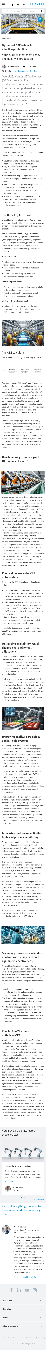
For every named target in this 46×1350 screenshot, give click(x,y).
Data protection (12, 1338)
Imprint (2, 1338)
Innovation (7, 38)
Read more (9, 1181)
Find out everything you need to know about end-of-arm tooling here (21, 1210)
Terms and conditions (26, 1338)
